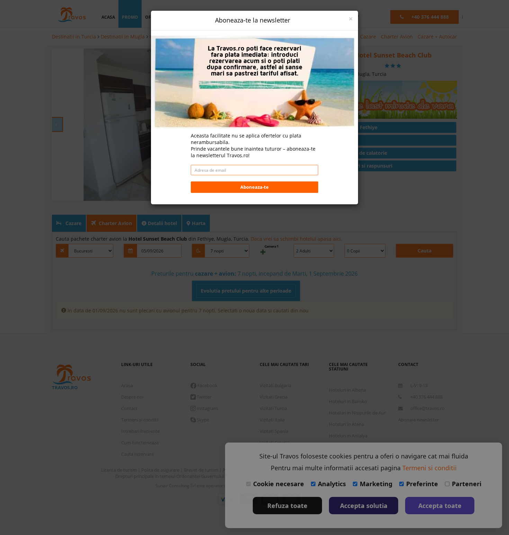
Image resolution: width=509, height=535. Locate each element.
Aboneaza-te (254, 187)
